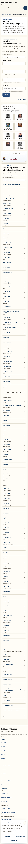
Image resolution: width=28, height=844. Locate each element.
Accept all (7, 836)
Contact (3, 785)
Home (3, 14)
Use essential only (20, 836)
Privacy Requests (5, 808)
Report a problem (6, 819)
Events (3, 777)
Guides (3, 750)
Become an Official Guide (7, 781)
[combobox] (14, 88)
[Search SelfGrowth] (8, 8)
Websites (3, 769)
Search (6, 95)
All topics (3, 742)
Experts (9, 14)
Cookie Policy (4, 801)
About (2, 8)
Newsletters (4, 773)
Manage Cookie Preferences (9, 812)
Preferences (14, 840)
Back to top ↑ (22, 99)
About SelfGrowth (5, 765)
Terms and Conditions (6, 797)
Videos (3, 758)
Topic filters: (5, 85)
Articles (3, 754)
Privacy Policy (4, 793)
